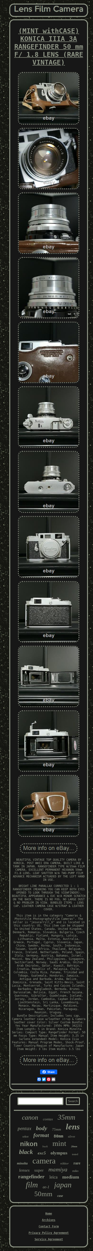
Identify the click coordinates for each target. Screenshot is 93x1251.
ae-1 (46, 1187)
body (41, 1128)
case (60, 1196)
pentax (24, 1128)
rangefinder (31, 1176)
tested (75, 1154)
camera (44, 1160)
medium (70, 1176)
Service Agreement (49, 1239)
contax (48, 1119)
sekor (25, 1136)
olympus (59, 1152)
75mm (56, 1129)
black (26, 1151)
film (32, 1184)
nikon (29, 1144)
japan (63, 1184)
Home (48, 1213)
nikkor (64, 1163)
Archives (48, 1220)
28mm (74, 1146)
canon (30, 1117)
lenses (24, 1170)
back (45, 1146)
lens (73, 1126)
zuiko (75, 1171)
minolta (22, 1163)
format (41, 1135)
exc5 (42, 1153)
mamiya (57, 1169)
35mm (66, 1117)
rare (76, 1163)
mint (59, 1143)
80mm (58, 1136)
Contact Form (49, 1226)
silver (71, 1136)
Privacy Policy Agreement (49, 1233)
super (39, 1170)
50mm (43, 1194)
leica (53, 1176)
